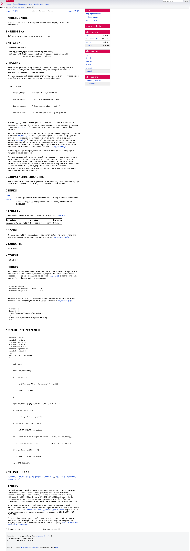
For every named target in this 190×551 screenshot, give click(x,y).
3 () (90, 84)
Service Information (41, 4)
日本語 (88, 65)
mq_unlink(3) (72, 477)
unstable (10, 7)
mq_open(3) (22, 127)
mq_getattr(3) (12, 11)
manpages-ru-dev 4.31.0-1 (43, 536)
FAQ (30, 4)
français (89, 61)
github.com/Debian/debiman (29, 547)
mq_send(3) (20, 140)
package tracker (92, 17)
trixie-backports (92, 39)
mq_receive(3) (48, 477)
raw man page (91, 20)
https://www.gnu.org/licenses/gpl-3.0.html (45, 510)
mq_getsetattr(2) (61, 237)
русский (89, 71)
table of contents (93, 26)
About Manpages (19, 4)
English (88, 58)
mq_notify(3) (24, 477)
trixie (87, 35)
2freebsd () (93, 80)
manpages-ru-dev (19, 7)
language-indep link (93, 14)
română (89, 68)
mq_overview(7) (60, 147)
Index (9, 4)
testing (88, 42)
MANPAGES (9, 1)
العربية (88, 55)
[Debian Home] (3, 4)
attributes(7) (62, 215)
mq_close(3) (12, 477)
